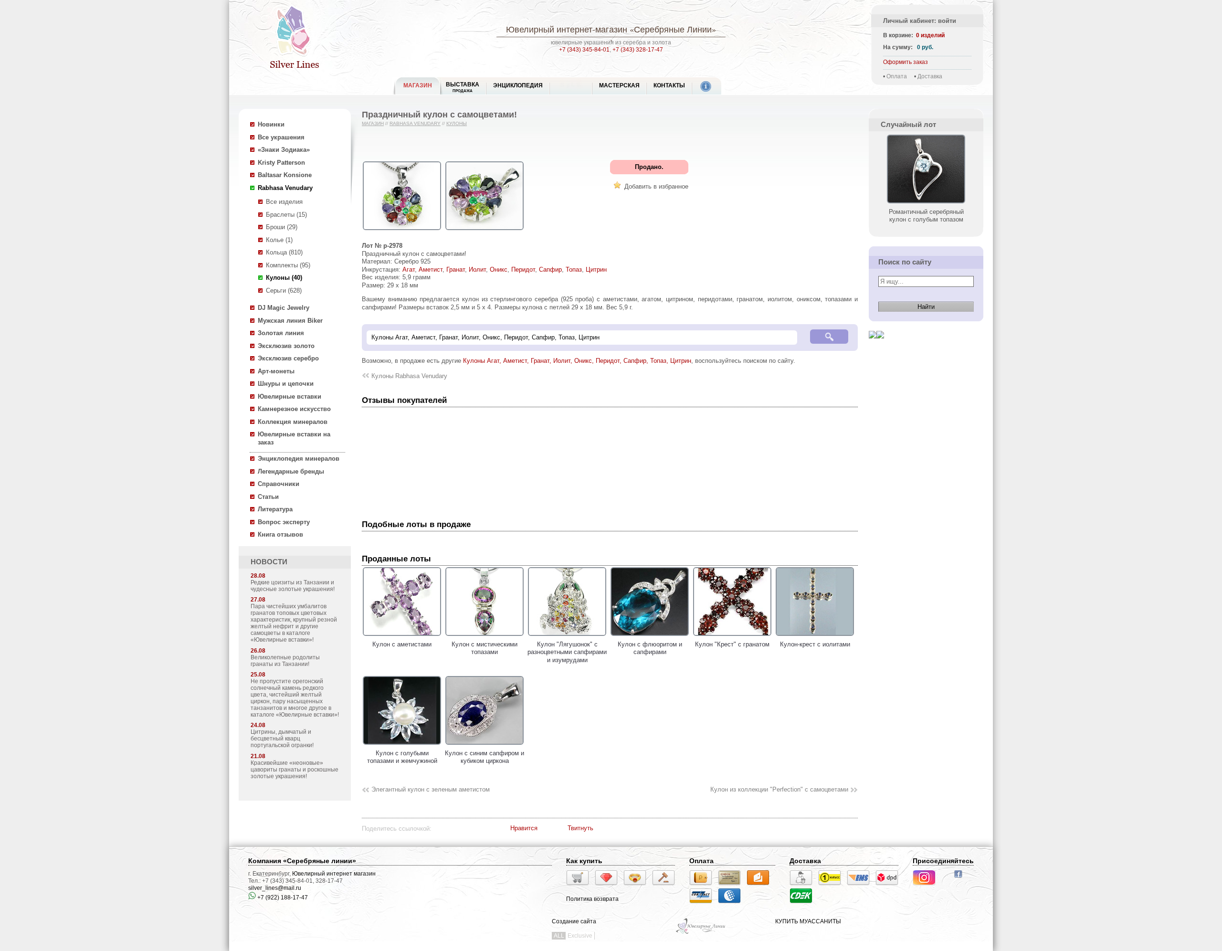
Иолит (477, 269)
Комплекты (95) (288, 265)
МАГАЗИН (417, 85)
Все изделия (284, 201)
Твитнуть (580, 828)
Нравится (523, 828)
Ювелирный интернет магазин (334, 873)
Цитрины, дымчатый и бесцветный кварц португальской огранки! (282, 739)
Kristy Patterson (281, 162)
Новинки (271, 124)
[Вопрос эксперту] (880, 345)
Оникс (498, 269)
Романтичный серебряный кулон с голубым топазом (926, 215)
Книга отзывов (280, 534)
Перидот (523, 269)
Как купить (584, 861)
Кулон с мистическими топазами (484, 648)
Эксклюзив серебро (288, 358)
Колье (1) (279, 239)
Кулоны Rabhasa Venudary (409, 376)
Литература (275, 509)
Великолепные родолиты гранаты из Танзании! (285, 660)
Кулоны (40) (284, 277)
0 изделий (930, 35)
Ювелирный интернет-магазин (566, 29)
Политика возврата (592, 899)
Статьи (268, 496)
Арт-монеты (276, 371)
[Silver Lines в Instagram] (927, 886)
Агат (408, 269)
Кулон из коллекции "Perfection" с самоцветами (779, 789)
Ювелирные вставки (289, 396)
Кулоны (456, 123)
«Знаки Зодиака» (284, 149)
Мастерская (619, 85)
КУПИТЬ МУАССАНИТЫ (808, 921)
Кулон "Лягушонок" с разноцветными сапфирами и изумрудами (567, 652)
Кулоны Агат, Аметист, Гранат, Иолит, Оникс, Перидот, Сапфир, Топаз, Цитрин (577, 360)
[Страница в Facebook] (961, 879)
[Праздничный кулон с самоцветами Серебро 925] (402, 230)
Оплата (896, 76)
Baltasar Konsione (285, 175)
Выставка (462, 87)
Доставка (929, 76)
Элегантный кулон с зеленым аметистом (430, 789)
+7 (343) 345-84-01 (584, 49)
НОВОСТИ (269, 562)
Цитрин (596, 269)
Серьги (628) (284, 290)
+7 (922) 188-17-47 (282, 897)
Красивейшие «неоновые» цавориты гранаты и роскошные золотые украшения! (294, 770)
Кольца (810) (284, 252)
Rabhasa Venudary (285, 187)
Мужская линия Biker (290, 320)
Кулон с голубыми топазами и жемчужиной (402, 757)
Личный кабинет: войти (919, 20)
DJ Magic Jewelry (283, 307)
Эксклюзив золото (286, 345)
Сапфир (550, 269)
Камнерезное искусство (294, 408)
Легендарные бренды (291, 471)
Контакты (669, 85)
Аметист (430, 269)
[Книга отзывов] (872, 345)
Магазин (373, 123)
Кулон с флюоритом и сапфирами (650, 648)
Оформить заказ (905, 62)
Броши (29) (281, 227)
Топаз (574, 269)
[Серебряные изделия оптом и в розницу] (701, 933)
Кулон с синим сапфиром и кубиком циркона (484, 757)
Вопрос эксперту (284, 522)
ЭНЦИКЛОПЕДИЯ (518, 85)
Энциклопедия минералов (298, 458)
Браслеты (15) (286, 214)
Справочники (278, 483)
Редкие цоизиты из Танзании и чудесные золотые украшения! (293, 585)
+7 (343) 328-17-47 (637, 49)
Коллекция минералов (292, 421)
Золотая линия (281, 333)
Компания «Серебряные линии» (302, 861)
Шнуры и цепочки (286, 383)
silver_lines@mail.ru (274, 888)
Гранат (455, 269)
